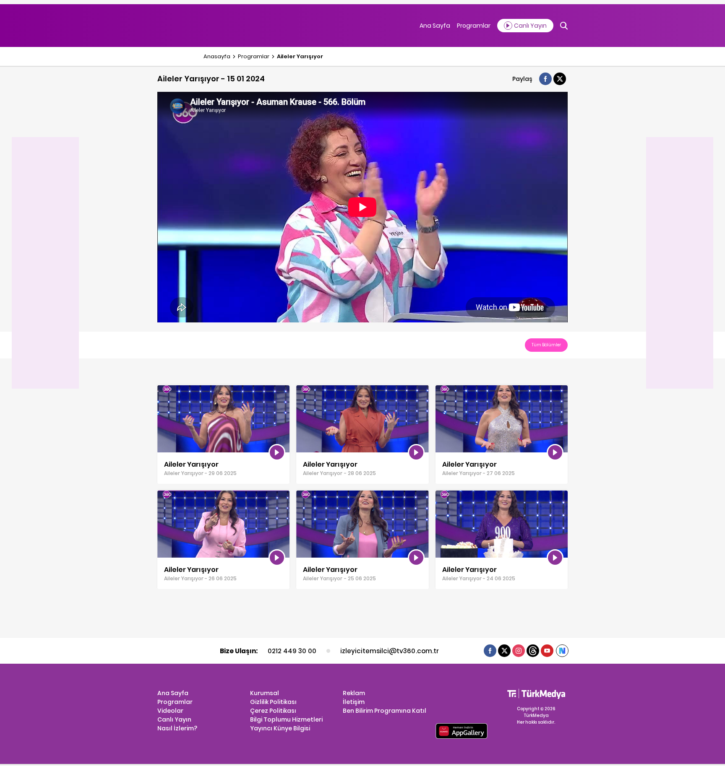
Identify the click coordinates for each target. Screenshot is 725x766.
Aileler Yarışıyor (300, 56)
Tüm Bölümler (546, 345)
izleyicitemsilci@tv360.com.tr (389, 651)
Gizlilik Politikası (273, 702)
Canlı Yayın (174, 719)
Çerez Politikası (273, 710)
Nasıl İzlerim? (177, 728)
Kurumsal (264, 693)
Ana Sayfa (435, 25)
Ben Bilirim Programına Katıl (384, 710)
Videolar (170, 710)
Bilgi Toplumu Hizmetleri (286, 719)
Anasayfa (216, 56)
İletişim (354, 702)
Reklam (354, 693)
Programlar (473, 25)
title (163, 389)
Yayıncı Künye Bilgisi (280, 728)
